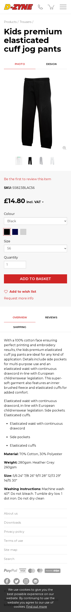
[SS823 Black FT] (35, 113)
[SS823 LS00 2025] (18, 161)
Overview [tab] (20, 317)
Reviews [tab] (51, 317)
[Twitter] (16, 581)
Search (9, 559)
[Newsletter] (35, 581)
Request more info (19, 298)
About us (11, 513)
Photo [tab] (20, 64)
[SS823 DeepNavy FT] (41, 161)
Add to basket (35, 279)
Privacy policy (14, 531)
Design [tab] (51, 64)
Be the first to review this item (27, 179)
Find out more (36, 606)
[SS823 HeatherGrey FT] (52, 161)
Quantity (11, 257)
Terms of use (13, 541)
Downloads (12, 522)
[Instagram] (26, 581)
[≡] (63, 7)
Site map (10, 550)
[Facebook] (7, 581)
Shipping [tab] (19, 327)
